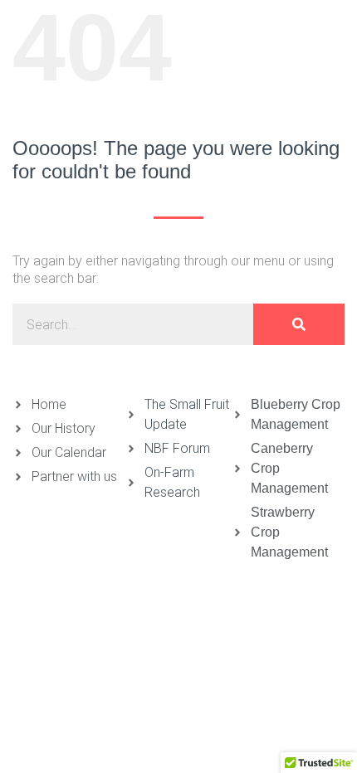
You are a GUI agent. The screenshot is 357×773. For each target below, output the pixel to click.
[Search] (299, 324)
